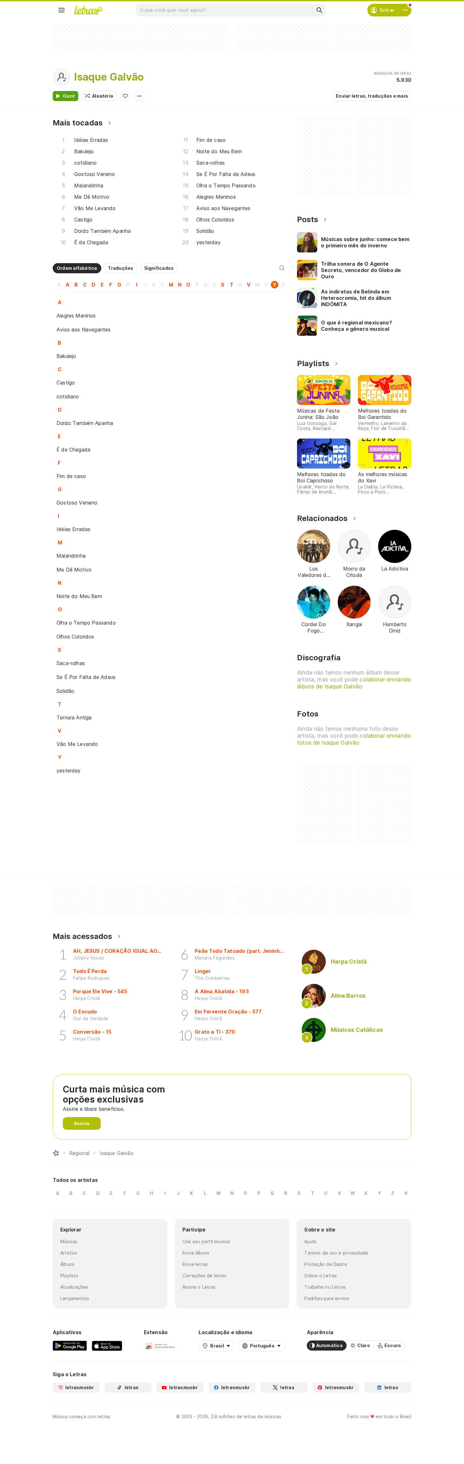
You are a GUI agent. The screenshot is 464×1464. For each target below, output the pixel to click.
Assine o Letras (199, 1287)
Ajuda (310, 1241)
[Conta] (405, 10)
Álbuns (67, 1264)
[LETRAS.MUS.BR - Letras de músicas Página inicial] (88, 10)
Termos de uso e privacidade (336, 1252)
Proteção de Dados (325, 1264)
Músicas (69, 1241)
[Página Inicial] (56, 1153)
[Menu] (61, 10)
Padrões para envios (326, 1298)
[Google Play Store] (70, 1345)
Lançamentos (74, 1298)
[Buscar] (319, 10)
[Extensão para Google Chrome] (160, 1345)
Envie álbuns (196, 1252)
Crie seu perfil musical (206, 1241)
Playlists (69, 1275)
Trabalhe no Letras (325, 1287)
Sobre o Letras (320, 1275)
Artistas (68, 1252)
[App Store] (107, 1345)
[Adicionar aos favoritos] (125, 96)
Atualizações (74, 1287)
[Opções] (139, 96)
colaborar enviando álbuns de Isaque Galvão (354, 683)
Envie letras (195, 1264)
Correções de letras (204, 1275)
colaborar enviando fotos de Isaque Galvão (354, 739)
